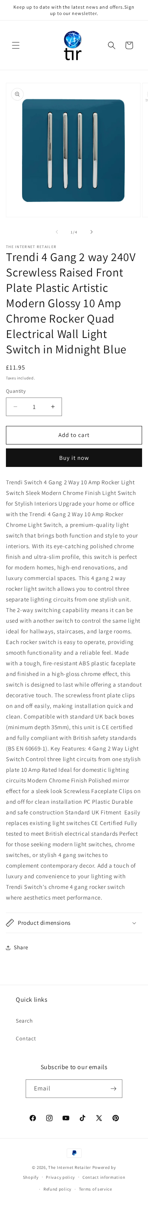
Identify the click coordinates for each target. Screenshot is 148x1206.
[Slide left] (57, 232)
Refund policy (57, 1189)
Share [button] (21, 947)
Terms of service (95, 1189)
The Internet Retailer (69, 1167)
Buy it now (74, 457)
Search (24, 1020)
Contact (26, 1038)
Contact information (103, 1177)
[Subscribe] (113, 1088)
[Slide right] (91, 232)
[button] (15, 45)
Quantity (16, 391)
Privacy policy (60, 1177)
